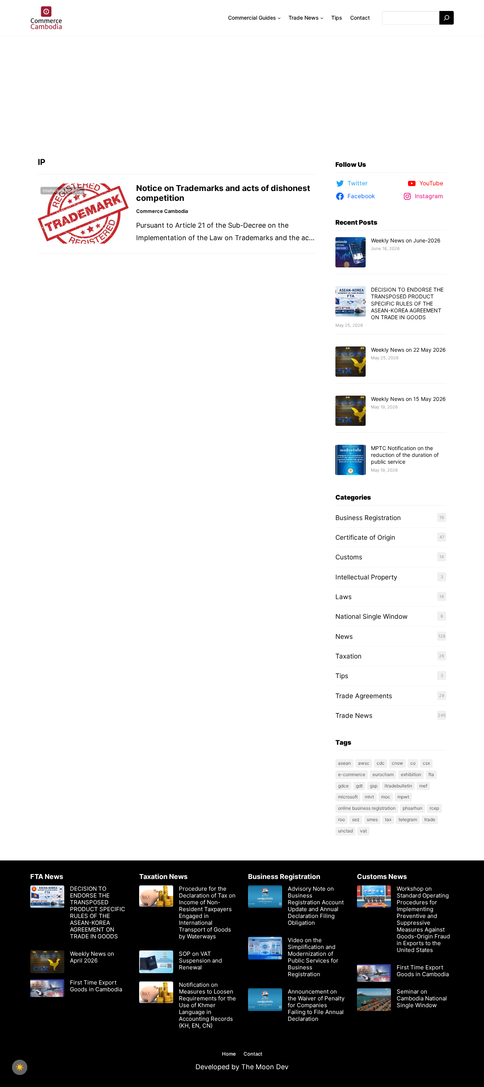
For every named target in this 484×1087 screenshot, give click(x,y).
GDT (359, 786)
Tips (341, 676)
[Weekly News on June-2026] (350, 252)
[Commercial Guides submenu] (279, 17)
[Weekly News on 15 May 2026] (350, 411)
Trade (429, 819)
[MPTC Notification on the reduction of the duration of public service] (350, 460)
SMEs (372, 819)
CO (413, 763)
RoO (341, 819)
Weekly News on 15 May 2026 (408, 399)
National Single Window (371, 616)
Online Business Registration (367, 808)
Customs (348, 557)
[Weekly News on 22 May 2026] (350, 361)
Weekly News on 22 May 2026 (408, 349)
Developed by (218, 1067)
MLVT (369, 797)
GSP (373, 786)
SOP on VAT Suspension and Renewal (200, 960)
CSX (426, 763)
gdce (343, 786)
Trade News (353, 715)
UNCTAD (345, 831)
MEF (423, 786)
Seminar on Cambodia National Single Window (422, 998)
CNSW (397, 763)
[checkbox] (19, 1067)
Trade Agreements (363, 696)
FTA (431, 774)
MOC (385, 797)
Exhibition (411, 774)
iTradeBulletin (398, 786)
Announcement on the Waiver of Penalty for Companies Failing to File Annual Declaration (316, 1005)
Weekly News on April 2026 (92, 957)
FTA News (46, 876)
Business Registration (368, 518)
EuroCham (383, 774)
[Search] (446, 18)
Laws (343, 597)
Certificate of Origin (365, 537)
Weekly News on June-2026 (406, 240)
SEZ (356, 819)
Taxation (348, 656)
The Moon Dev (265, 1067)
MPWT (403, 797)
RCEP (434, 808)
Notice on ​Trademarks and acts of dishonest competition (223, 193)
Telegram (408, 819)
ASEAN (344, 763)
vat (363, 831)
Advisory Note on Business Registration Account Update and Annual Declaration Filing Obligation (316, 905)
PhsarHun (412, 808)
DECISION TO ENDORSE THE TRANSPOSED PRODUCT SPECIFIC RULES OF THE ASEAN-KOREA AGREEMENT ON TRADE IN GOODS (407, 303)
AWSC (363, 763)
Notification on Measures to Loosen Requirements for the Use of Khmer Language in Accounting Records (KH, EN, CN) (207, 1005)
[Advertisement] (242, 93)
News (344, 636)
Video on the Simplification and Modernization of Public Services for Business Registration (313, 957)
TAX (388, 819)
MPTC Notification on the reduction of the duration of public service (405, 455)
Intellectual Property (62, 190)
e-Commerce (351, 774)
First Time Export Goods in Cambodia (96, 986)
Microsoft (348, 797)
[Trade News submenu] (321, 17)
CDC (381, 763)
